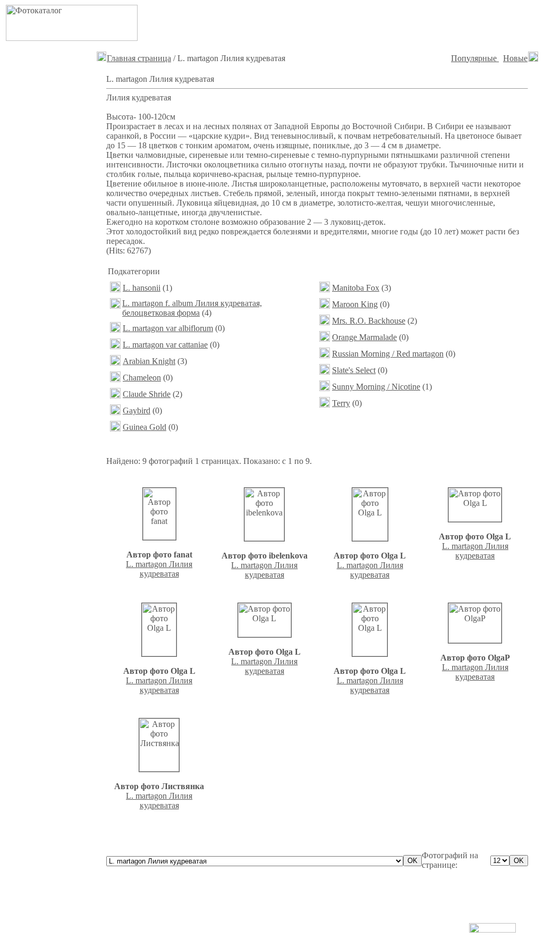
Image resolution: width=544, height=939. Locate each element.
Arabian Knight (149, 361)
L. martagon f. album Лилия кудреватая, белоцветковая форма (192, 308)
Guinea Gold (144, 427)
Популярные (475, 58)
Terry (341, 403)
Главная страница (139, 58)
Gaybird (136, 410)
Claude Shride (147, 394)
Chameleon (142, 377)
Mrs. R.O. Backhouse (368, 320)
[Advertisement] (405, 23)
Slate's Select (354, 370)
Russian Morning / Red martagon (388, 353)
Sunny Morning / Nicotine (376, 386)
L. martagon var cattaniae (165, 344)
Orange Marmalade (364, 337)
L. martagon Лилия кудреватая (159, 569)
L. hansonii (141, 287)
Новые (515, 58)
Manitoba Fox (355, 287)
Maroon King (355, 304)
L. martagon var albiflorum (168, 328)
